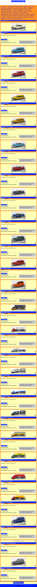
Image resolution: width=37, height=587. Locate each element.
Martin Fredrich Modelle (18, 1)
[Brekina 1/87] (23, 18)
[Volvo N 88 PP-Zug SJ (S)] (18, 413)
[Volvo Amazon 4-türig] (18, 192)
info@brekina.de (30, 42)
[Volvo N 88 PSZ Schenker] (18, 308)
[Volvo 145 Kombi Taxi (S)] (18, 27)
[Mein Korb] (35, 1)
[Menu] (1, 1)
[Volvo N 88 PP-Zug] (18, 371)
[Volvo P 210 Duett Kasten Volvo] (18, 520)
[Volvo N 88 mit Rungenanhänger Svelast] (18, 350)
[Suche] (35, 3)
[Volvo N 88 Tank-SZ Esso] (18, 477)
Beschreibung (4, 39)
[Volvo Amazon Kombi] (18, 239)
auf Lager (2, 33)
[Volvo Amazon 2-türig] (18, 145)
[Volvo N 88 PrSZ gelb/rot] (18, 434)
